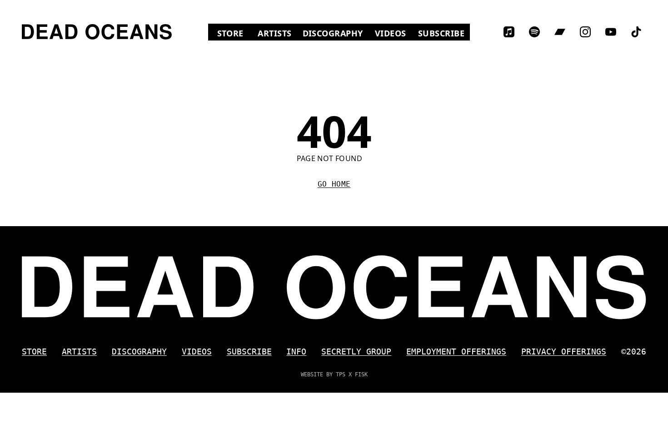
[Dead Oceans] (97, 32)
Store (234, 33)
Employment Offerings (456, 351)
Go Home (334, 184)
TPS (340, 374)
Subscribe (441, 33)
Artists (274, 33)
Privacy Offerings (563, 351)
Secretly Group (356, 351)
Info (296, 351)
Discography (333, 33)
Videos (394, 33)
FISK (361, 374)
